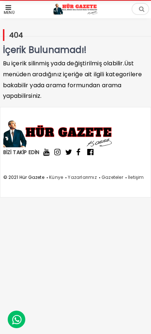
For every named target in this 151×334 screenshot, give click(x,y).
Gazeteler (112, 177)
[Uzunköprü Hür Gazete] (75, 12)
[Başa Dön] (138, 321)
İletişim (136, 177)
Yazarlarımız (82, 177)
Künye (56, 177)
